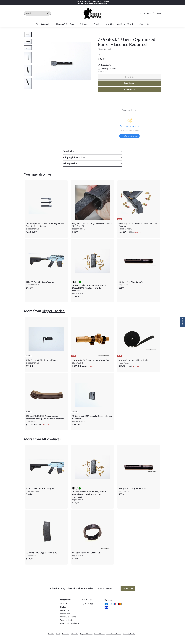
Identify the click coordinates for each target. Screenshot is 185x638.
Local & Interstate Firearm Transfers (120, 24)
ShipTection (65, 613)
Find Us (63, 607)
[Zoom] (62, 61)
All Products (85, 24)
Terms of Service (66, 620)
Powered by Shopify (129, 634)
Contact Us (144, 24)
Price (100, 55)
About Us (64, 604)
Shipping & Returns (68, 617)
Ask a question (70, 163)
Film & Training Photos (69, 623)
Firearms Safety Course (66, 24)
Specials (97, 24)
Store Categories (43, 24)
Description (68, 151)
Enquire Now (129, 89)
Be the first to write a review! (129, 136)
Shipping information (74, 157)
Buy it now (129, 83)
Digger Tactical (104, 49)
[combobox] (37, 13)
